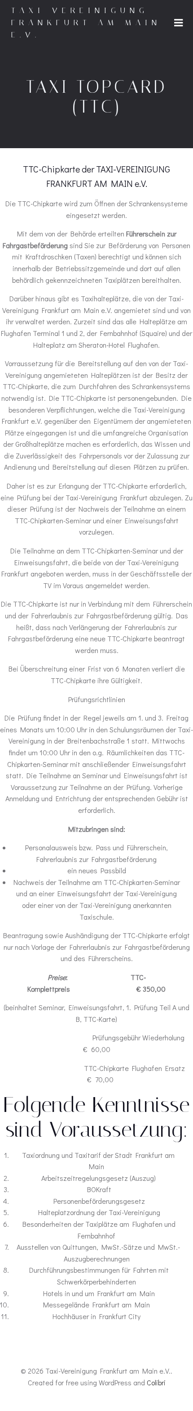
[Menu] (178, 23)
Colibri (156, 1382)
